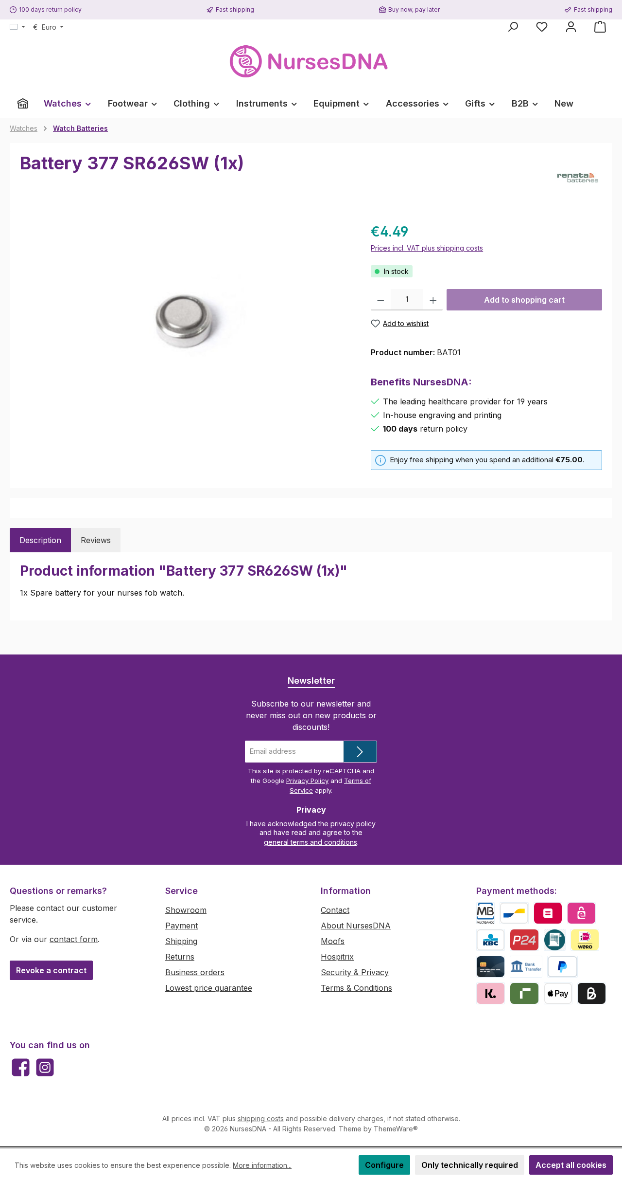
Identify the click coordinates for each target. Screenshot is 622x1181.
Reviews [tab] (96, 540)
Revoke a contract (51, 970)
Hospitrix (337, 957)
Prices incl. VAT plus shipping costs (427, 248)
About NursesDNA (356, 925)
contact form (74, 939)
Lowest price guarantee (208, 988)
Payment (181, 925)
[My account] (571, 26)
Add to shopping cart (524, 300)
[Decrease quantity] (381, 299)
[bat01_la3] (185, 326)
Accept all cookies (571, 1165)
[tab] (40, 540)
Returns (179, 957)
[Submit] (360, 752)
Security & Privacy (355, 972)
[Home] (23, 103)
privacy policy (353, 823)
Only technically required (469, 1165)
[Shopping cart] (600, 26)
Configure (384, 1165)
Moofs (333, 941)
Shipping (181, 941)
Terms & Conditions (356, 988)
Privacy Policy (307, 780)
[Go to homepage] (311, 61)
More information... (262, 1165)
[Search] (513, 26)
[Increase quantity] (433, 299)
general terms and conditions (310, 842)
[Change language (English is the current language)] (17, 27)
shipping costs (261, 1118)
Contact (335, 910)
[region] (185, 326)
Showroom (186, 910)
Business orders (195, 972)
